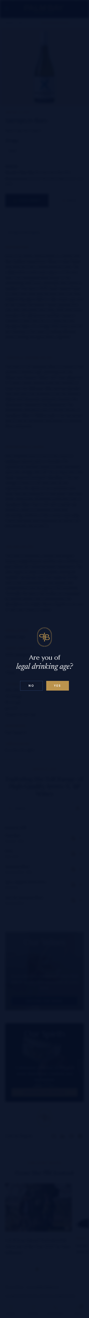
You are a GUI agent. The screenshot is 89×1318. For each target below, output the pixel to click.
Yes (57, 686)
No (31, 686)
